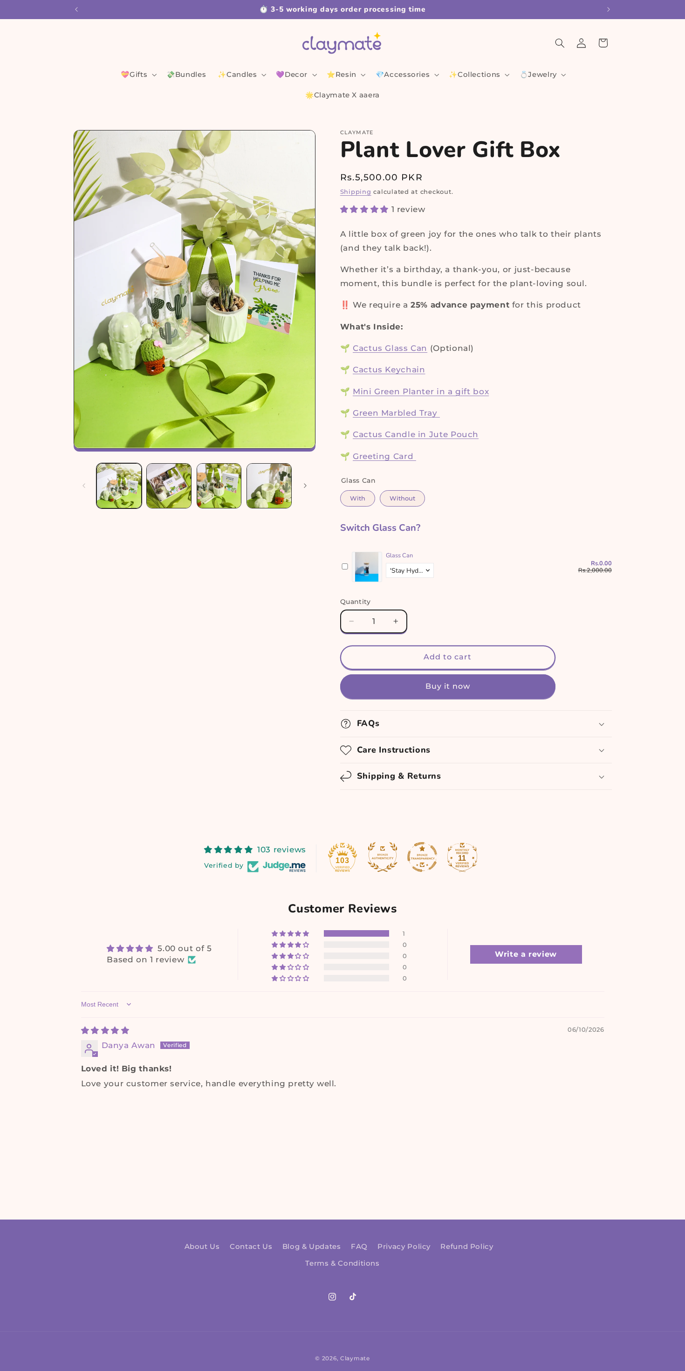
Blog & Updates (311, 1246)
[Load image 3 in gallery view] (219, 485)
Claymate (355, 1358)
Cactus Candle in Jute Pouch (416, 434)
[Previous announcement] (76, 9)
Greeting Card (384, 456)
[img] (105, 1030)
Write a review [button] (526, 954)
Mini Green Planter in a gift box (421, 391)
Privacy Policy (404, 1246)
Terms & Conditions (342, 1263)
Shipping (355, 191)
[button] (138, 74)
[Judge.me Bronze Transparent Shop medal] (422, 857)
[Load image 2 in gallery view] (169, 485)
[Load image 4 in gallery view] (269, 485)
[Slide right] (305, 486)
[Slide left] (84, 486)
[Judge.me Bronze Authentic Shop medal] (382, 857)
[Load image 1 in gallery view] (119, 485)
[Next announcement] (608, 9)
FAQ (359, 1246)
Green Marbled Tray (396, 413)
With (357, 496)
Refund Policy (466, 1246)
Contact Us (251, 1246)
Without (402, 496)
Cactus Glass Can (390, 348)
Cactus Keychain (389, 369)
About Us (202, 1246)
